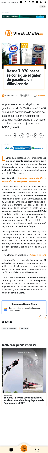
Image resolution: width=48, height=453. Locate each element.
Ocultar (42, 6)
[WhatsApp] (28, 135)
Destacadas (24, 328)
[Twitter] (21, 135)
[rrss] (21, 2)
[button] (45, 316)
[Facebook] (15, 135)
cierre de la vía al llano (9, 328)
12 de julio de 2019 (37, 255)
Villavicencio (41, 96)
